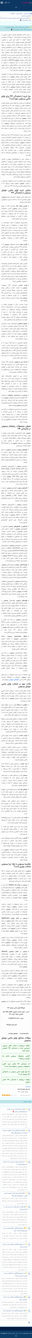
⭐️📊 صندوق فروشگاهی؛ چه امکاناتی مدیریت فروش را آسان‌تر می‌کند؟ (15, 1274)
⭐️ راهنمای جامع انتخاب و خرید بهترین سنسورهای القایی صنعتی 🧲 (17, 1110)
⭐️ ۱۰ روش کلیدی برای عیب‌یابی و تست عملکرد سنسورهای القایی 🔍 (15, 1163)
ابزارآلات (13, 14)
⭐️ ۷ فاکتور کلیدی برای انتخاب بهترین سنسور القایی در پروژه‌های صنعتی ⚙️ (15, 1194)
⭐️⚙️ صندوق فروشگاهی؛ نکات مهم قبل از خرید (15, 1311)
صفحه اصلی (19, 14)
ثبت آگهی (7, 2)
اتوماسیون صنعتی (26, 16)
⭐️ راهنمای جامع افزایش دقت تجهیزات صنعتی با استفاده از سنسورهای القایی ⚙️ (14, 1131)
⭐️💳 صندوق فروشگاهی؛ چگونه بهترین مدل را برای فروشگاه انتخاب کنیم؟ (15, 1229)
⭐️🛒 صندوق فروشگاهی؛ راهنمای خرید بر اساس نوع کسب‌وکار (14, 1245)
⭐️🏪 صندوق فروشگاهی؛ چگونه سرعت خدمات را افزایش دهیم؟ (15, 1298)
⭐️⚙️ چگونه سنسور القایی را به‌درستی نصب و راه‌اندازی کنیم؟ (15, 1208)
